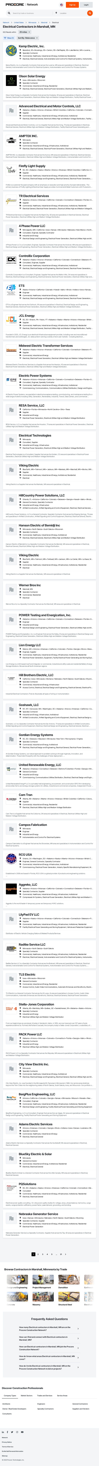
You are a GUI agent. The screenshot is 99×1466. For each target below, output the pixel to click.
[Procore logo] (15, 4)
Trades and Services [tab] (44, 1396)
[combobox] (72, 13)
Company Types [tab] (10, 1396)
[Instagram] (17, 1432)
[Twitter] (12, 1432)
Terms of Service (7, 1447)
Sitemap (4, 1456)
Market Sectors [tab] (26, 1396)
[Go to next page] (65, 1254)
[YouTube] (22, 1432)
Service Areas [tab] (62, 1396)
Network (32, 4)
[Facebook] (7, 1432)
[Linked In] (3, 1432)
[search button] (90, 13)
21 (61, 1254)
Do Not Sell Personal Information (12, 1451)
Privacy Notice (7, 1442)
